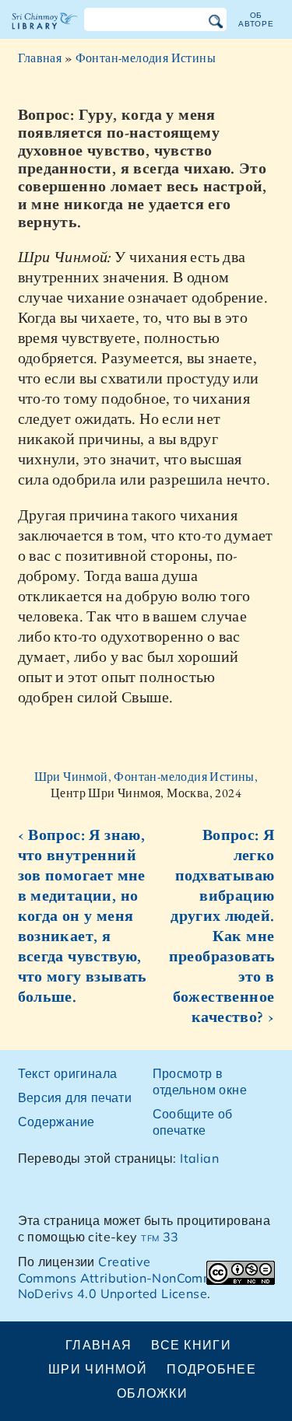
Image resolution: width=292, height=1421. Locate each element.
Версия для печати (75, 1097)
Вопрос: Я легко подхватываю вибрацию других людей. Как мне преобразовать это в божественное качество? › (222, 925)
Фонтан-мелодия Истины (146, 58)
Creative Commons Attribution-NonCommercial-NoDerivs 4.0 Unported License (136, 1278)
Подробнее (211, 1369)
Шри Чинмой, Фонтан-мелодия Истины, (146, 776)
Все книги (191, 1345)
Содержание (56, 1121)
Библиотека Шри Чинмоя (45, 34)
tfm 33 (159, 1236)
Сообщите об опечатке (193, 1122)
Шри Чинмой (97, 1369)
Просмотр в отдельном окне (200, 1081)
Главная (40, 58)
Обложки (152, 1393)
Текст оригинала (68, 1073)
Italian (199, 1158)
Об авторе (256, 19)
